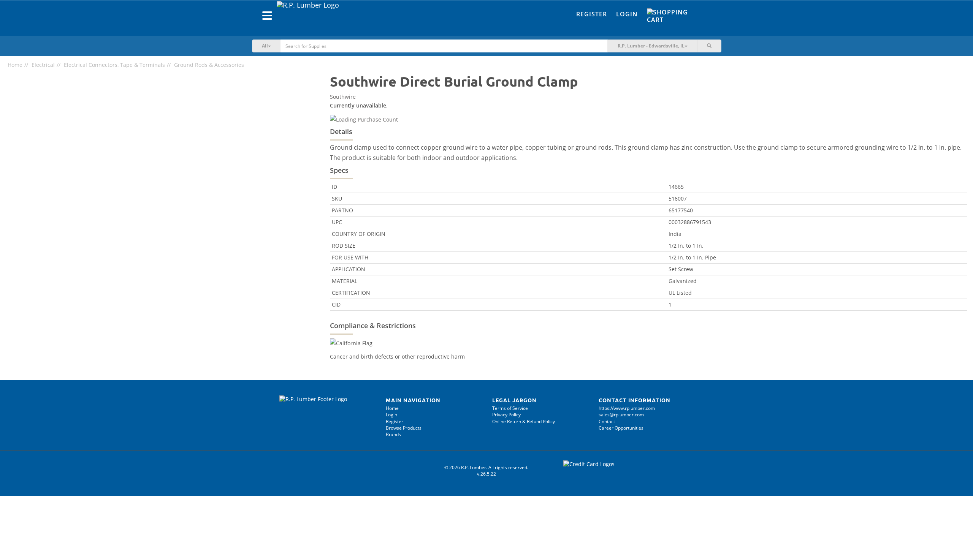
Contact (607, 421)
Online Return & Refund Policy (523, 421)
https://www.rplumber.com (627, 408)
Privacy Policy (506, 414)
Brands (393, 434)
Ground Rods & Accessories (209, 64)
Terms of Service (510, 408)
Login (627, 14)
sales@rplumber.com (621, 414)
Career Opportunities (621, 428)
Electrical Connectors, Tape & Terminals (114, 64)
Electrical (43, 64)
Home (15, 64)
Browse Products (404, 428)
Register (591, 14)
